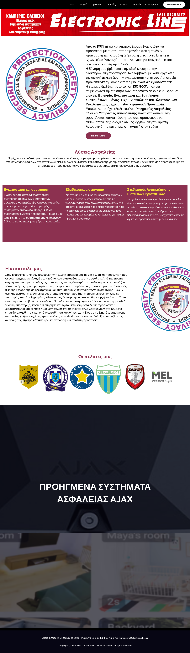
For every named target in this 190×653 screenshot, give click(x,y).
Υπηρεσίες (110, 4)
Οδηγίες (124, 4)
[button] (174, 5)
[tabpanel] (29, 377)
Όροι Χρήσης (151, 4)
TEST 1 (72, 4)
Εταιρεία (137, 4)
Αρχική (83, 4)
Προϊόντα (96, 4)
